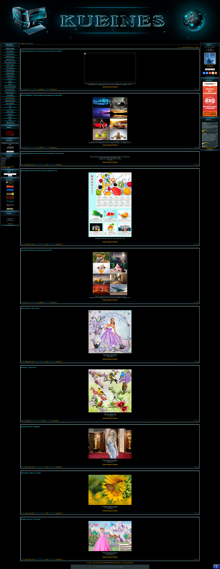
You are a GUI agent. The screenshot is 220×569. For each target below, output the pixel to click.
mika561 (46, 361)
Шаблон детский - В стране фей (31, 519)
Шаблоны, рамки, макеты (29, 164)
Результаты (3, 166)
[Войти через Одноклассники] (216, 73)
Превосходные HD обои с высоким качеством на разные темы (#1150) (42, 51)
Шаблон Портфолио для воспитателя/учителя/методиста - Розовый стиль (43, 153)
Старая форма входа (210, 76)
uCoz (122, 566)
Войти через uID (210, 69)
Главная (22, 43)
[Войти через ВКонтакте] (204, 73)
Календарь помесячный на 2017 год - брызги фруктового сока (40, 170)
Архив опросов (10, 166)
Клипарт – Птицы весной (29, 367)
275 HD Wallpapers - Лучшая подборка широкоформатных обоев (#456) (42, 95)
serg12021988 (40, 89)
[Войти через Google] (212, 73)
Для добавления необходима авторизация (210, 148)
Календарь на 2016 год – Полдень (32, 473)
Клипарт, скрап (28, 420)
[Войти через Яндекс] (210, 73)
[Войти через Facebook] (207, 73)
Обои (26, 89)
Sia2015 (46, 164)
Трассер (46, 244)
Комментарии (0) (54, 89)
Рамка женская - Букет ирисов (31, 308)
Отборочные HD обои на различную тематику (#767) (37, 250)
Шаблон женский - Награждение (31, 426)
